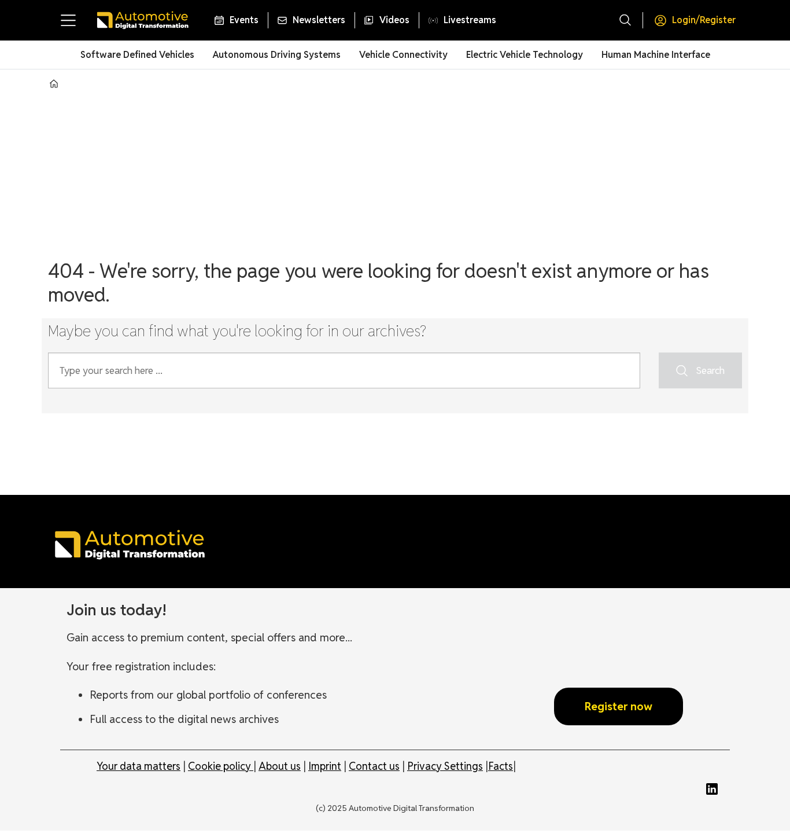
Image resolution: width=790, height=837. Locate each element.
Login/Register (704, 20)
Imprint (324, 766)
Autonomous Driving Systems (277, 55)
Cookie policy (220, 766)
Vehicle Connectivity (403, 55)
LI (714, 789)
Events (244, 20)
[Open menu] (68, 20)
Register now (618, 706)
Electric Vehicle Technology (524, 55)
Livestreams (470, 20)
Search (710, 370)
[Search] (625, 20)
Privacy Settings (445, 766)
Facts (500, 766)
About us (280, 766)
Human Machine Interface (655, 55)
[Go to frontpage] (142, 20)
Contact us (374, 766)
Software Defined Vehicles (137, 55)
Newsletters (319, 20)
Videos (394, 20)
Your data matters (138, 766)
